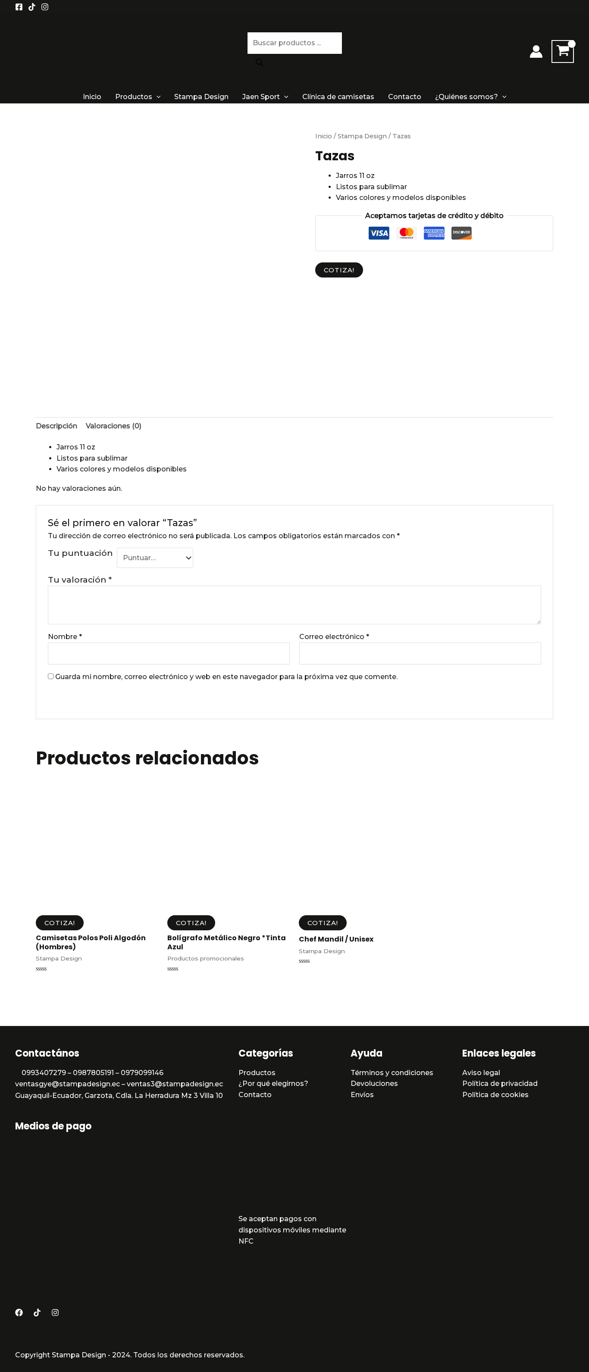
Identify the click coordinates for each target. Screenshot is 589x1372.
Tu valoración (80, 579)
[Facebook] (19, 7)
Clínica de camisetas (338, 97)
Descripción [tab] (56, 426)
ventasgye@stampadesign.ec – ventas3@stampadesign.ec (119, 1084)
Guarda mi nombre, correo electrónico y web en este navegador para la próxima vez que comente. (226, 677)
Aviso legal (481, 1073)
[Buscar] (259, 63)
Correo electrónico (334, 637)
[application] (156, 97)
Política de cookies (495, 1095)
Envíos (362, 1095)
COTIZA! (339, 270)
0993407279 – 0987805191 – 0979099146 (92, 1073)
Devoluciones (374, 1083)
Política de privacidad (500, 1083)
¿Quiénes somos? (466, 97)
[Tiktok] (32, 7)
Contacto (404, 97)
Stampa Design (201, 97)
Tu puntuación (80, 553)
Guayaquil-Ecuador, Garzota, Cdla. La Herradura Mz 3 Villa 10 (119, 1095)
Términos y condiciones (392, 1073)
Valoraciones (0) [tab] (113, 426)
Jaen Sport (261, 97)
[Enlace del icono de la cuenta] (536, 51)
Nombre (65, 637)
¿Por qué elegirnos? (273, 1083)
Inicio (92, 97)
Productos (133, 97)
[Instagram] (45, 7)
